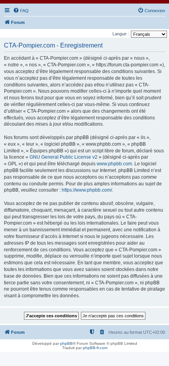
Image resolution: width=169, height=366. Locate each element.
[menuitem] (21, 10)
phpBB (66, 343)
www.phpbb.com (114, 164)
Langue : (120, 33)
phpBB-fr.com (95, 348)
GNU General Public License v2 (63, 157)
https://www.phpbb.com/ (87, 190)
